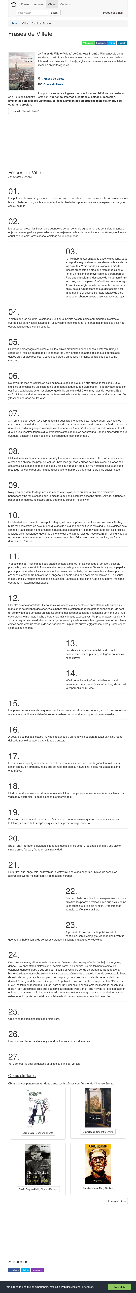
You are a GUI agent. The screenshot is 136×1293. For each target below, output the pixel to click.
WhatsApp (88, 42)
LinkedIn (122, 42)
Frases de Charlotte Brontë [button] (24, 111)
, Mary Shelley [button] (98, 1188)
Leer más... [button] (88, 1287)
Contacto (65, 4)
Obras (51, 4)
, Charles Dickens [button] (38, 1189)
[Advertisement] (68, 140)
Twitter (112, 42)
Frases (25, 4)
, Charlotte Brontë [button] (38, 1132)
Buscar (54, 12)
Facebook (101, 42)
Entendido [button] (120, 1287)
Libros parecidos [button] (117, 1201)
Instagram (37, 1270)
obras (14, 23)
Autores (38, 4)
